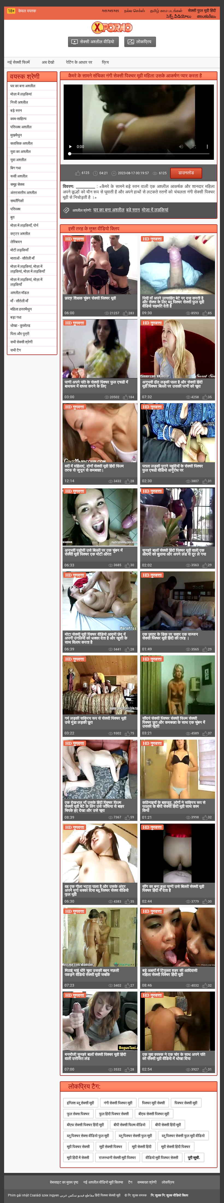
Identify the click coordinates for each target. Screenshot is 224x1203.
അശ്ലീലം (206, 16)
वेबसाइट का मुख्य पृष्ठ (64, 1182)
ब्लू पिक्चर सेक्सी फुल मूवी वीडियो (183, 1136)
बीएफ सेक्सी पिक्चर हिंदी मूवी (85, 1125)
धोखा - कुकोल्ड (20, 325)
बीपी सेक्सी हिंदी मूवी (168, 1125)
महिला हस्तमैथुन (21, 309)
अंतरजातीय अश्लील (23, 192)
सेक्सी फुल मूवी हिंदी (202, 10)
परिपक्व (15, 209)
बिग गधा (15, 168)
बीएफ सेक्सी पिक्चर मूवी (153, 1114)
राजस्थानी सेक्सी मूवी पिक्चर (117, 1157)
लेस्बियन (16, 242)
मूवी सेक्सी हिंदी (141, 1146)
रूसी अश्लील (18, 176)
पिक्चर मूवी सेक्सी (153, 1103)
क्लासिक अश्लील (21, 143)
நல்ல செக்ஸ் (134, 10)
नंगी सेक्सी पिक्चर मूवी (118, 1103)
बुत (12, 217)
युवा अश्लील (18, 160)
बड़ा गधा (15, 317)
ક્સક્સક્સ (110, 10)
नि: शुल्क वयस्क (137, 1195)
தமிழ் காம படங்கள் (166, 10)
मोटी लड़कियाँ (19, 250)
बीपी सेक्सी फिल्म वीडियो (129, 1125)
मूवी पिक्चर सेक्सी (78, 1146)
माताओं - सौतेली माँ (22, 258)
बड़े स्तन (16, 110)
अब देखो (48, 62)
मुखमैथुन (16, 135)
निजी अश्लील (19, 102)
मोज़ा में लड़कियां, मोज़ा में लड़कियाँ (26, 282)
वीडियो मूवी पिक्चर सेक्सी (162, 1157)
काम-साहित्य (18, 119)
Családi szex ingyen (44, 1195)
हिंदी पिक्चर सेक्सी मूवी (107, 1195)
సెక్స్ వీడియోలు (178, 16)
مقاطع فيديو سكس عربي (77, 1195)
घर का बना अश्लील (22, 86)
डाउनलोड (186, 172)
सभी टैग (15, 350)
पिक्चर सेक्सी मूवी (186, 1103)
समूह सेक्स (17, 184)
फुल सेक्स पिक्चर (78, 1114)
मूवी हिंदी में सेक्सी (78, 1157)
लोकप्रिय (168, 1182)
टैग (130, 1182)
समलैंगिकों (16, 201)
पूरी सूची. (194, 1157)
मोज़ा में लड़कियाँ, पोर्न (24, 225)
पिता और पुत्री (19, 334)
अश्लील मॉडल (19, 292)
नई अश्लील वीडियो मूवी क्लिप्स (103, 1182)
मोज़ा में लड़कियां (21, 94)
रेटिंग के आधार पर (79, 62)
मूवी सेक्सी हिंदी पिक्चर (175, 1146)
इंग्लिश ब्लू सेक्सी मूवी (80, 1103)
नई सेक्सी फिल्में (18, 62)
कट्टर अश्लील (20, 233)
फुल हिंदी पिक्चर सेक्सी (114, 1114)
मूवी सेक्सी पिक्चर (110, 1146)
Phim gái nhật (18, 1195)
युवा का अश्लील (20, 151)
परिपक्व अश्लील (20, 127)
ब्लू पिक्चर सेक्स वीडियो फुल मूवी (88, 1136)
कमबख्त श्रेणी (147, 1182)
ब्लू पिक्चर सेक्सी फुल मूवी (135, 1136)
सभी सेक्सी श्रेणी (21, 342)
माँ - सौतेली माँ (19, 301)
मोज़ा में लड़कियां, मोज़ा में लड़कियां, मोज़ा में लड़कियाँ (27, 269)
